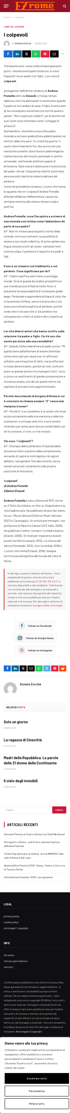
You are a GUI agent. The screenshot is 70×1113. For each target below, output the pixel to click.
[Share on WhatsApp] (36, 53)
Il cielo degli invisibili (21, 781)
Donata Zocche (23, 43)
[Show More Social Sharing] (62, 53)
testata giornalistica (15, 961)
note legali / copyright (16, 928)
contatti (8, 967)
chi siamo (9, 955)
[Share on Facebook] (8, 53)
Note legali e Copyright (29, 1031)
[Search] (64, 6)
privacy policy (11, 916)
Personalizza (37, 1091)
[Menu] (6, 6)
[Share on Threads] (26, 53)
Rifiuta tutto (36, 1103)
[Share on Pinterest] (45, 53)
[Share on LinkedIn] (17, 53)
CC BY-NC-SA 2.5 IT (46, 581)
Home (7, 17)
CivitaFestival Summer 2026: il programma (28, 877)
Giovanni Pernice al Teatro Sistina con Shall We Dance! (34, 834)
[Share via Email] (54, 53)
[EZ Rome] (35, 6)
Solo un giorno (16, 722)
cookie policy (11, 922)
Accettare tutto (37, 1078)
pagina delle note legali (48, 605)
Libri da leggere (14, 26)
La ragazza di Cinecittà (23, 740)
